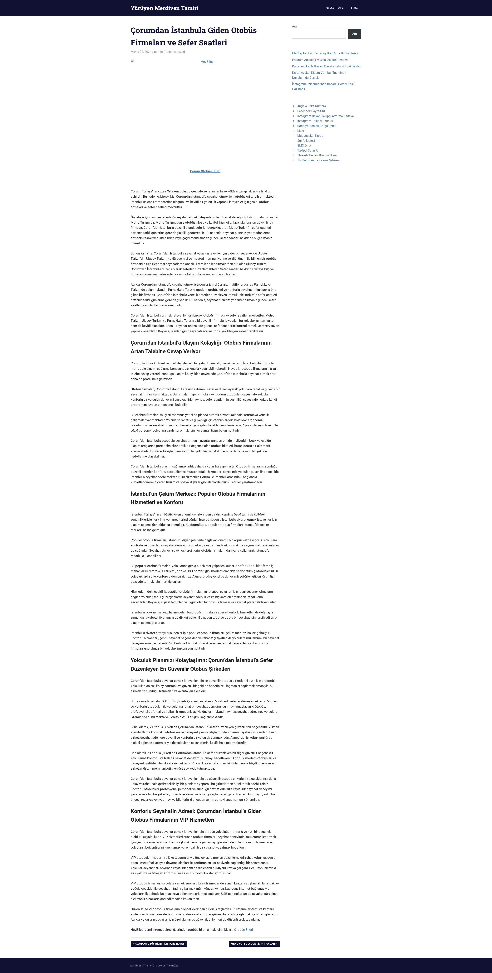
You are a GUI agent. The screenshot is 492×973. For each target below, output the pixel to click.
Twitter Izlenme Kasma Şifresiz (318, 160)
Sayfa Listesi (335, 8)
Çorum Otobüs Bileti (205, 171)
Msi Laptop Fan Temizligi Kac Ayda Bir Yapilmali (325, 53)
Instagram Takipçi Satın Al (315, 121)
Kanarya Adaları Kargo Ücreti (316, 126)
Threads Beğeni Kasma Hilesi (317, 155)
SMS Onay (304, 145)
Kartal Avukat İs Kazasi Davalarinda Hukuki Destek (326, 66)
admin (158, 52)
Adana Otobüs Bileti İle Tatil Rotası (160, 944)
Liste (354, 8)
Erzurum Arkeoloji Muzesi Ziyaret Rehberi (320, 60)
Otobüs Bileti (243, 930)
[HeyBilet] (205, 108)
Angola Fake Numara (311, 106)
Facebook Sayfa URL (311, 111)
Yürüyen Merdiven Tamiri (164, 8)
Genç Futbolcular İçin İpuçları (253, 944)
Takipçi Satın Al (307, 150)
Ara (294, 26)
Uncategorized (175, 52)
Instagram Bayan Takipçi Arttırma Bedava (325, 116)
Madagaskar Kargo (310, 136)
